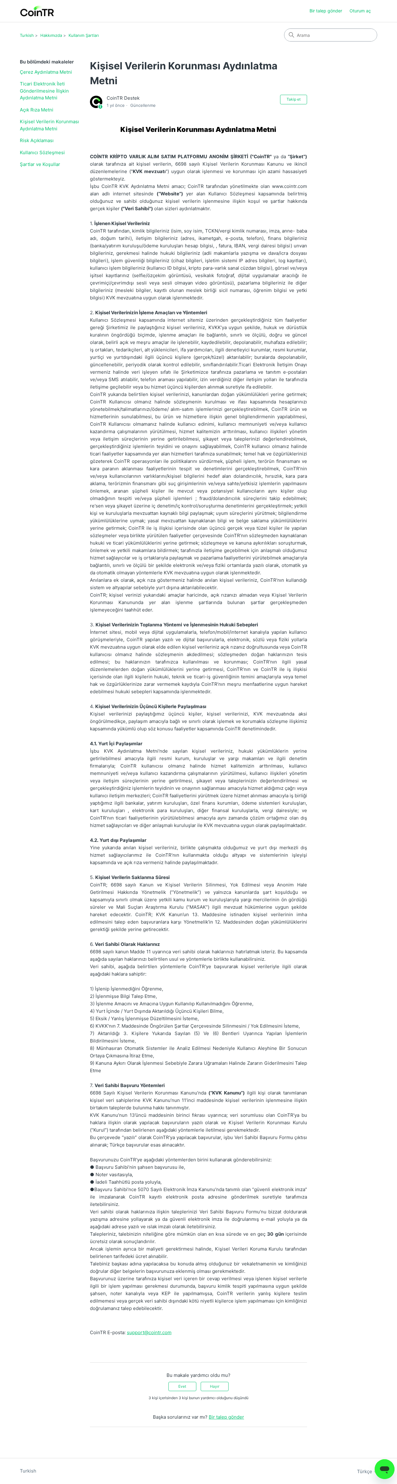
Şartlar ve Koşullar (40, 164)
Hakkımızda (51, 35)
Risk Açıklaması (37, 140)
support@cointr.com (149, 1332)
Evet (182, 1386)
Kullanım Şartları (84, 35)
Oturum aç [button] (360, 10)
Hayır (214, 1386)
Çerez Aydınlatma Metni (46, 72)
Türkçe (365, 1471)
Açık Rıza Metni (36, 110)
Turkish (27, 35)
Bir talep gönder (326, 10)
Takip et (294, 99)
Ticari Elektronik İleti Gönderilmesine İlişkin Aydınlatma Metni (44, 91)
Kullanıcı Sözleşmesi (42, 152)
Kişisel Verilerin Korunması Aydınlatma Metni (49, 125)
